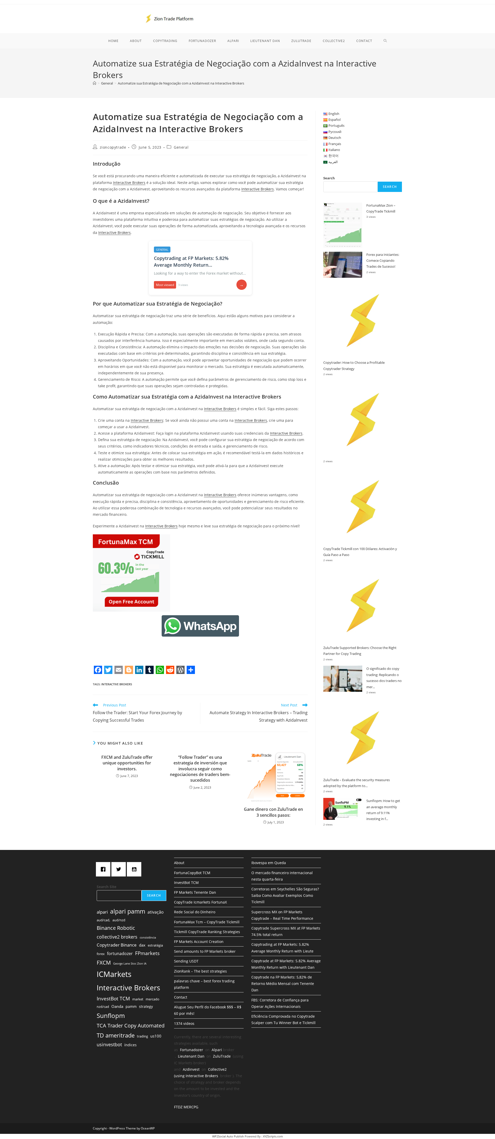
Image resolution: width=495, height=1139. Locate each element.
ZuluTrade (222, 1056)
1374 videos (184, 1023)
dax (142, 945)
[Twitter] (120, 869)
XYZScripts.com (273, 1136)
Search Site (106, 886)
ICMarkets (114, 974)
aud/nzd (118, 920)
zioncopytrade (113, 147)
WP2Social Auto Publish (228, 1136)
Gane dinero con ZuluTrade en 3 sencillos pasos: (273, 812)
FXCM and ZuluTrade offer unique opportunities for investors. (127, 763)
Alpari (217, 1049)
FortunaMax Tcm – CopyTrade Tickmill (207, 921)
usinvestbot (109, 1044)
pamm (131, 1006)
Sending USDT (186, 961)
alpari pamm (127, 911)
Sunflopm (111, 1015)
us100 (155, 1036)
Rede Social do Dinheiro (194, 911)
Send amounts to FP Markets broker (205, 951)
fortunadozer (120, 953)
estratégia (155, 945)
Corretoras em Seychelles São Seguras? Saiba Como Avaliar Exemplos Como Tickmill (285, 895)
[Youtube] (135, 869)
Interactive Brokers (129, 182)
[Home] (94, 83)
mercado (152, 999)
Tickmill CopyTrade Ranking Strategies (207, 931)
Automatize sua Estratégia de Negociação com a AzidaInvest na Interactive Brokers (181, 83)
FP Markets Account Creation (199, 941)
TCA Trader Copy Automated (130, 1025)
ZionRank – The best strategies (200, 971)
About (179, 862)
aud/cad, (103, 920)
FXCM (104, 962)
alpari (102, 912)
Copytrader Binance (117, 945)
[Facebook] (104, 869)
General (181, 147)
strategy (146, 1006)
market (137, 999)
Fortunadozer (191, 1049)
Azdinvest (191, 1069)
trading (142, 1036)
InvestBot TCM (113, 998)
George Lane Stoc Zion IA (129, 963)
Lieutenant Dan (191, 1056)
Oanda (117, 1006)
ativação (155, 912)
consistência (148, 937)
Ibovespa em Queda (268, 862)
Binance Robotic (116, 927)
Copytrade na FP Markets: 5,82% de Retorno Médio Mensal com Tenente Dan (282, 983)
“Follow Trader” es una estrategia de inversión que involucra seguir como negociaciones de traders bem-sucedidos (200, 768)
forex (101, 953)
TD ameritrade (116, 1035)
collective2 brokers (117, 937)
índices (130, 1044)
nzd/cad (103, 1006)
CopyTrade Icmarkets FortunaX (200, 902)
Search (329, 178)
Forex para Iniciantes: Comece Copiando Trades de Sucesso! (382, 260)
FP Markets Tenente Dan (195, 892)
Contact (180, 997)
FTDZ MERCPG (186, 1106)
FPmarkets (147, 953)
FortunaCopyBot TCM (192, 872)
